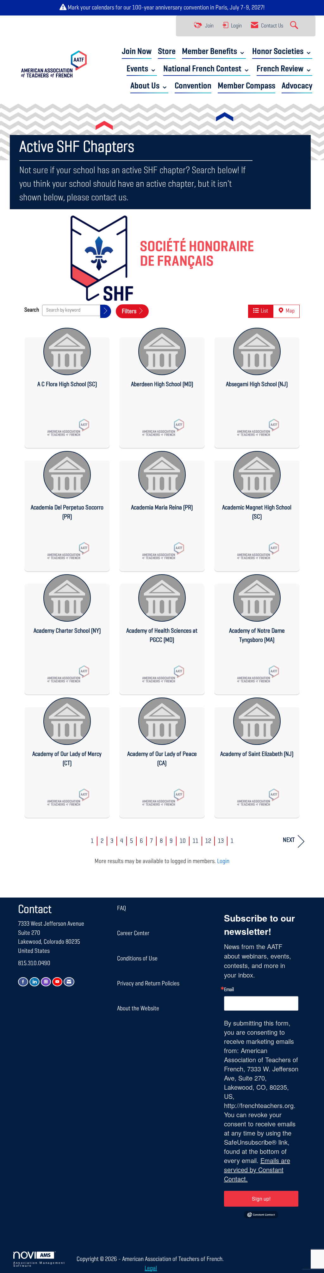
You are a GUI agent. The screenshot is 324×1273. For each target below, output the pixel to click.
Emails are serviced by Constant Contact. (257, 1169)
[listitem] (67, 386)
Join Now (137, 51)
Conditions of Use (137, 958)
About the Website (138, 1008)
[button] (105, 311)
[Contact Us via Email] (69, 981)
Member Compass (246, 86)
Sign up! (261, 1198)
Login (223, 861)
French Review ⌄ (284, 69)
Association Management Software (39, 1264)
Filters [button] (130, 311)
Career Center (133, 933)
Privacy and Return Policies (148, 983)
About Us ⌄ (149, 86)
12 (208, 841)
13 (221, 841)
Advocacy (297, 86)
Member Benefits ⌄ (214, 51)
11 (195, 841)
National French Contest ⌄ (206, 69)
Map (289, 311)
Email (229, 989)
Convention (193, 86)
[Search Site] (295, 26)
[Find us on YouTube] (57, 981)
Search (31, 310)
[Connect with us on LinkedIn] (34, 981)
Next (289, 840)
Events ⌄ (142, 69)
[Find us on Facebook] (23, 981)
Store (167, 51)
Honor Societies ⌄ (282, 51)
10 (183, 841)
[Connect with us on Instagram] (46, 981)
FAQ (121, 908)
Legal (151, 1268)
